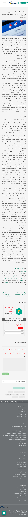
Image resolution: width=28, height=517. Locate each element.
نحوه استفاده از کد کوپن (21, 462)
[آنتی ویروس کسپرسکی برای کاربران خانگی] (18, 3)
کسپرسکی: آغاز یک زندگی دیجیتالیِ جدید (8, 294)
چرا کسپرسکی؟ (23, 491)
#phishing (22, 397)
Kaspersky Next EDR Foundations (18, 426)
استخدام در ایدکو (22, 500)
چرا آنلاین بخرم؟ (22, 459)
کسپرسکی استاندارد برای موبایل (20, 415)
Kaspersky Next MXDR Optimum (19, 432)
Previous (24, 319)
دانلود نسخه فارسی (22, 468)
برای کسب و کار (22, 424)
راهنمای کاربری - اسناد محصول (20, 493)
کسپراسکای (10, 278)
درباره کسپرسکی (23, 489)
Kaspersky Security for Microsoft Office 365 (16, 433)
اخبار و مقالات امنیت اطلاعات (19, 388)
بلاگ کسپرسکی (23, 495)
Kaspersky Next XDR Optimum (19, 430)
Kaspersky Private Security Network (18, 437)
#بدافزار (16, 392)
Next (3, 319)
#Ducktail (15, 397)
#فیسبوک (10, 392)
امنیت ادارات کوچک (22, 445)
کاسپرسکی (16, 278)
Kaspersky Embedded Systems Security (17, 439)
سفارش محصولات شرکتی (21, 487)
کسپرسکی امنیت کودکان (21, 416)
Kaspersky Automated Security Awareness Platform (14, 435)
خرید (20, 328)
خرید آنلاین (23, 455)
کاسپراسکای (20, 280)
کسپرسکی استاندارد (22, 409)
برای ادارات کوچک (22, 443)
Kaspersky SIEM (22, 441)
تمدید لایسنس (23, 457)
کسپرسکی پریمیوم (22, 413)
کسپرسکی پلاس (23, 411)
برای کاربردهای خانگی (21, 407)
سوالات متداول (23, 478)
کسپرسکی (23, 271)
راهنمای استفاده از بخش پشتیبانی (19, 476)
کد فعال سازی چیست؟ (21, 464)
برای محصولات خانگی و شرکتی (20, 474)
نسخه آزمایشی (23, 466)
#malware (8, 394)
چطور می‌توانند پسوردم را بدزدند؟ (19, 293)
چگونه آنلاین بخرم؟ (22, 460)
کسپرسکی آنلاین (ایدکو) (18, 268)
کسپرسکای (21, 278)
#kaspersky (15, 394)
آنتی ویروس (19, 274)
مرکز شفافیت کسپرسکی (21, 497)
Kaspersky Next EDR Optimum (19, 428)
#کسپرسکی (22, 392)
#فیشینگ (22, 394)
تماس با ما (24, 499)
